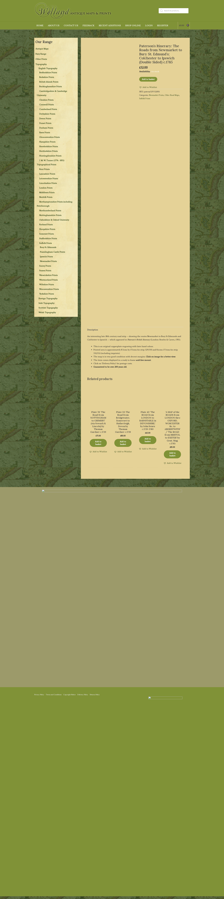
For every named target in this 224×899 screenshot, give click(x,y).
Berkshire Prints (46, 77)
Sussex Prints (45, 270)
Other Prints (41, 59)
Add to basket (148, 79)
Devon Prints (45, 118)
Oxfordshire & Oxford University (54, 220)
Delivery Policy (82, 695)
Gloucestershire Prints (49, 137)
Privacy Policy (39, 695)
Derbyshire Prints (47, 114)
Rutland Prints (46, 224)
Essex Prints (44, 132)
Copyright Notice (69, 695)
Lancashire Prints (47, 174)
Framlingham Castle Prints (52, 252)
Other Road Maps (172, 95)
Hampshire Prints (47, 142)
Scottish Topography (48, 307)
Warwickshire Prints (48, 275)
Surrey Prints (45, 266)
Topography (41, 64)
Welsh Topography (47, 312)
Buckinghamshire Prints (50, 86)
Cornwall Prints (46, 104)
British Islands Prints (48, 82)
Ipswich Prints (46, 256)
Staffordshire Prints (48, 238)
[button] (148, 87)
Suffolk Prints (45, 243)
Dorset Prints (45, 123)
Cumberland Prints (48, 109)
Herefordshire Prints (48, 146)
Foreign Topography (48, 298)
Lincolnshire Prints (48, 183)
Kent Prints (44, 169)
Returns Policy (95, 695)
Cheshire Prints (46, 100)
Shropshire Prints (47, 229)
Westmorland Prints (48, 280)
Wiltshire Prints (46, 284)
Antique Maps (42, 48)
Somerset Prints (46, 234)
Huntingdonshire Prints (50, 155)
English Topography (48, 68)
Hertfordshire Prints (48, 151)
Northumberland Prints (50, 210)
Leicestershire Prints (48, 178)
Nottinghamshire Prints (50, 215)
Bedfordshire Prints (48, 72)
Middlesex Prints (47, 192)
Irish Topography (46, 303)
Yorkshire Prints (46, 294)
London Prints (45, 188)
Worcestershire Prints (49, 289)
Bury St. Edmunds (48, 247)
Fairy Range (41, 54)
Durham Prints (46, 128)
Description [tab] (92, 329)
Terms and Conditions (54, 695)
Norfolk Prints (45, 197)
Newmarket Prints (48, 261)
